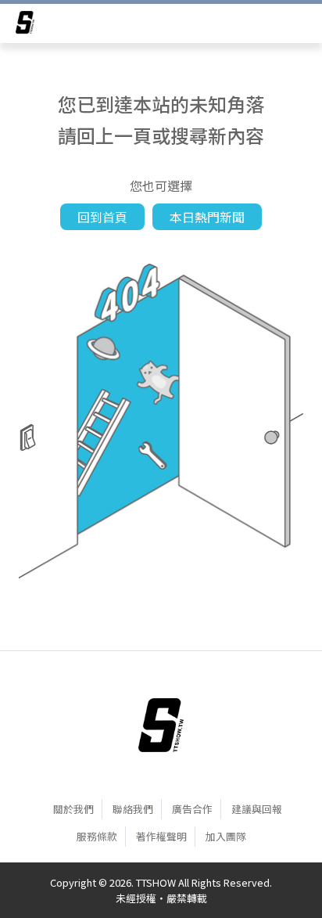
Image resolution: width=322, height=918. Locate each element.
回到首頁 (102, 216)
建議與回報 (256, 808)
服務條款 (97, 836)
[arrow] (25, 25)
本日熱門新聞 (207, 216)
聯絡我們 (133, 808)
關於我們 (73, 808)
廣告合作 (192, 808)
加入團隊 (226, 836)
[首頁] (161, 724)
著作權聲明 (161, 836)
